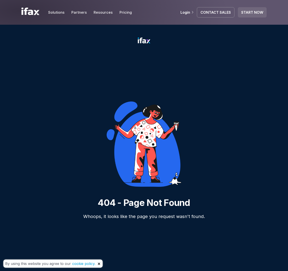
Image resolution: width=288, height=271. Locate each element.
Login (185, 12)
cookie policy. (83, 263)
